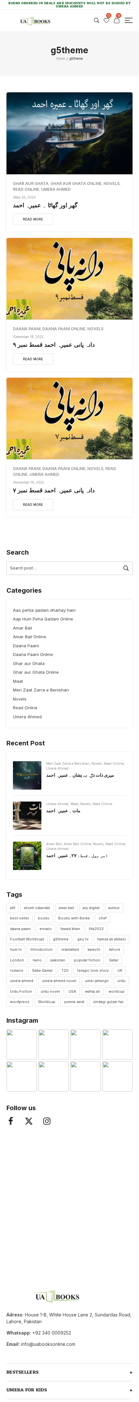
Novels (111, 183)
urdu (121, 980)
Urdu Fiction (21, 991)
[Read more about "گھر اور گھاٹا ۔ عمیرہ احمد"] (69, 133)
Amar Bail (22, 627)
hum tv (16, 949)
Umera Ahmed (56, 189)
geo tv (83, 939)
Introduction (41, 949)
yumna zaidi (74, 1001)
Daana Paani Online (63, 328)
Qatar (113, 960)
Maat (18, 681)
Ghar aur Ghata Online (76, 183)
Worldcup (46, 1001)
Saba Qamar (42, 970)
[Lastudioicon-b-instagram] (47, 1121)
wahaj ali (92, 991)
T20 (65, 970)
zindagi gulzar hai (108, 1001)
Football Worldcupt (27, 939)
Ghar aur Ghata (30, 183)
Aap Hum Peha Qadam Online (43, 618)
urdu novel (50, 991)
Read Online (26, 189)
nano (37, 960)
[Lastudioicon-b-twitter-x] (29, 1121)
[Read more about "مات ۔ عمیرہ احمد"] (27, 816)
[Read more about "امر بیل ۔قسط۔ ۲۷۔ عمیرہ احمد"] (27, 856)
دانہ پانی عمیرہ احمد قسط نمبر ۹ (54, 344)
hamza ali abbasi (111, 939)
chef (103, 918)
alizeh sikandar (37, 908)
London (17, 960)
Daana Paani (26, 328)
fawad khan (70, 928)
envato (45, 928)
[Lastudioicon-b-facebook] (10, 1121)
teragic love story (93, 970)
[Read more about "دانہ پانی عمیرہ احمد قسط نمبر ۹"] (69, 279)
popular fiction (87, 960)
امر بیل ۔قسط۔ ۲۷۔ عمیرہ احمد (77, 855)
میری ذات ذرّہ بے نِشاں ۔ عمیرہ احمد (80, 775)
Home (60, 58)
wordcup (116, 991)
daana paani (20, 928)
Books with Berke (74, 918)
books (43, 918)
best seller (19, 918)
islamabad (70, 949)
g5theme (61, 939)
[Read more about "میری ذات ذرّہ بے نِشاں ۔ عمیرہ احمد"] (27, 775)
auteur (114, 908)
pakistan (57, 960)
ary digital (91, 908)
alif (12, 908)
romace (16, 970)
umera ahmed (21, 980)
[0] (106, 20)
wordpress (19, 1001)
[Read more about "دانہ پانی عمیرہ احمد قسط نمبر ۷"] (69, 419)
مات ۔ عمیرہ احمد (63, 810)
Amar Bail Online (29, 636)
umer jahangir (97, 980)
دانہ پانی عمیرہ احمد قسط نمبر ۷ (54, 490)
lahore (114, 949)
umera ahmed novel (59, 980)
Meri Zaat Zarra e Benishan (41, 689)
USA (72, 991)
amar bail (66, 908)
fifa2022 (96, 928)
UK (119, 970)
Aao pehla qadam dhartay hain (44, 610)
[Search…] (97, 20)
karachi (94, 949)
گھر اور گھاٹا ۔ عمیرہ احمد (45, 205)
